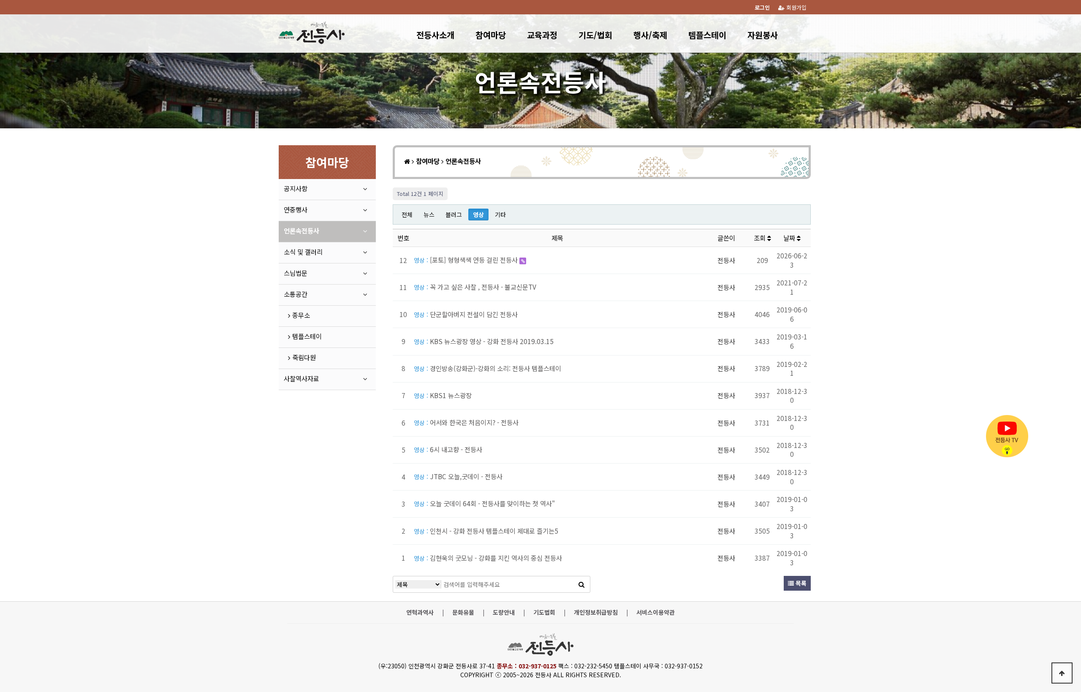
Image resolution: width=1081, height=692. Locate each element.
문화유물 (463, 612)
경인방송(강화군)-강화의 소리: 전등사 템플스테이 (487, 368)
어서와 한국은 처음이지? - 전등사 (466, 422)
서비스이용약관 (655, 612)
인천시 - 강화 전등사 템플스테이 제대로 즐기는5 (486, 530)
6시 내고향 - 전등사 (448, 449)
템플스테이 (707, 35)
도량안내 (504, 612)
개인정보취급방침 (596, 612)
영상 (478, 214)
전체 (407, 214)
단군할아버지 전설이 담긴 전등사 (466, 314)
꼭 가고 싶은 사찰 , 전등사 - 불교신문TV (475, 286)
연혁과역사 (420, 612)
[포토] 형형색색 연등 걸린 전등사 (466, 259)
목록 (800, 583)
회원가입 (796, 7)
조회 (760, 237)
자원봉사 (762, 35)
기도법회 (544, 612)
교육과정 (542, 35)
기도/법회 (595, 35)
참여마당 (490, 35)
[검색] (581, 584)
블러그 (453, 214)
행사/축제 (650, 35)
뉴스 (429, 214)
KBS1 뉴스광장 (443, 395)
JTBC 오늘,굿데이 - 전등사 (458, 476)
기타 (500, 214)
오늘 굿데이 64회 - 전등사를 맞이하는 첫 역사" (484, 503)
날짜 (790, 237)
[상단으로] (1062, 673)
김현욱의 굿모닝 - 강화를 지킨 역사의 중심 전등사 (488, 557)
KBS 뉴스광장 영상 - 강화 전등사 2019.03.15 (484, 341)
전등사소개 (435, 35)
